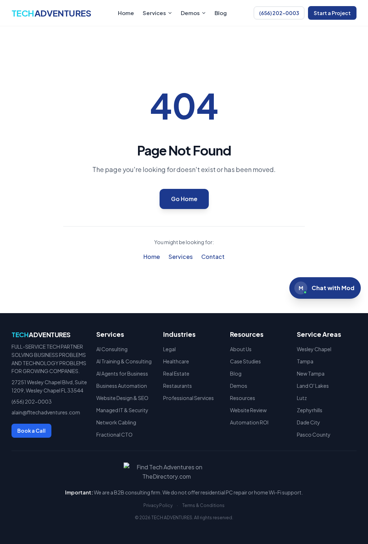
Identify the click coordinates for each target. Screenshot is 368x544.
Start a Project (332, 13)
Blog (221, 12)
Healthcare (176, 361)
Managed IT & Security (122, 410)
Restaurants (177, 385)
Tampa (305, 361)
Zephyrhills (309, 410)
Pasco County (314, 434)
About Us (241, 349)
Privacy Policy (157, 505)
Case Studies (245, 361)
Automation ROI (249, 422)
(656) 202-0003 (279, 13)
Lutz (302, 398)
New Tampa (311, 373)
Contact (213, 256)
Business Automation (121, 385)
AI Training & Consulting (124, 361)
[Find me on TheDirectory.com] (184, 471)
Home (126, 12)
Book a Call (31, 430)
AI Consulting (112, 349)
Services (154, 12)
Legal (169, 349)
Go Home (184, 199)
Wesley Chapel (314, 349)
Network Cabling (116, 422)
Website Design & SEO (122, 398)
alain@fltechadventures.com (46, 412)
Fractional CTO (114, 434)
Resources (242, 398)
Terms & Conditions (203, 505)
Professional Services (188, 398)
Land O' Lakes (313, 385)
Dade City (308, 422)
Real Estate (176, 373)
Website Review (248, 410)
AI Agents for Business (122, 373)
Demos (190, 12)
